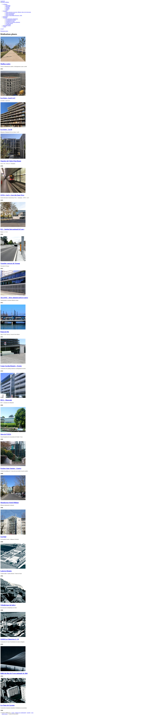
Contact (4, 26)
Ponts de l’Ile (4, 332)
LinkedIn (28, 712)
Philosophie (8, 6)
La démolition (8, 24)
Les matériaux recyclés (10, 21)
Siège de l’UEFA (5, 434)
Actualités (7, 7)
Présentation (8, 5)
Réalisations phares (7, 25)
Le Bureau (5, 4)
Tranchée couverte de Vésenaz (10, 263)
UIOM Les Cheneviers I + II (9, 639)
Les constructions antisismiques (12, 18)
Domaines (5, 11)
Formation (8, 8)
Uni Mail (3, 537)
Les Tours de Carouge (7, 705)
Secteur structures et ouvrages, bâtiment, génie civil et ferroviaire (18, 12)
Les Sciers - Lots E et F (7, 98)
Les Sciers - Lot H (6, 129)
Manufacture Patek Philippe (9, 502)
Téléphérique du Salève (8, 605)
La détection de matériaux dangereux (13, 22)
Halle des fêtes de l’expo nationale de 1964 (14, 673)
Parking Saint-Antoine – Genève (10, 468)
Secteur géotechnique (10, 14)
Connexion (2, 1)
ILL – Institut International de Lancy (12, 229)
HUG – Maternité (6, 400)
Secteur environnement (10, 13)
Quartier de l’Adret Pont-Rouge (10, 161)
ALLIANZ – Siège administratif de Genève (14, 297)
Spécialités (5, 17)
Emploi (7, 9)
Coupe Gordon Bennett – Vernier (11, 366)
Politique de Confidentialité (20, 712)
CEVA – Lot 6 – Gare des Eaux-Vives (12, 195)
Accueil (2, 28)
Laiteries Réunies (6, 571)
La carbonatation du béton (11, 20)
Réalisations (5, 16)
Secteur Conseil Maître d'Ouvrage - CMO (14, 15)
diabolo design (5, 713)
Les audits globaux (9, 23)
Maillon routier (5, 64)
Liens (32, 712)
